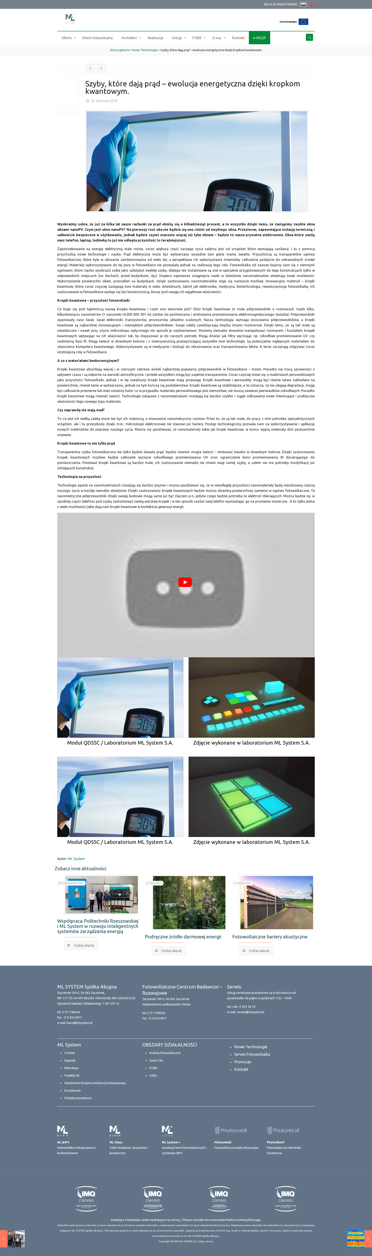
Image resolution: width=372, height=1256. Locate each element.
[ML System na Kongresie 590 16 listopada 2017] (12, 1238)
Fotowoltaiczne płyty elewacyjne (236, 1145)
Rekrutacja (71, 1068)
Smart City (156, 1060)
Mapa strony (206, 1241)
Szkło (153, 1075)
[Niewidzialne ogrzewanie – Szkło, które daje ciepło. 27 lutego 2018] (359, 1238)
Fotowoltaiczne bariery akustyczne (269, 936)
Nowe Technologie (250, 1047)
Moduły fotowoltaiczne (165, 1053)
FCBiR (153, 1068)
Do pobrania (72, 1090)
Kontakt (241, 1069)
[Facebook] (183, 1249)
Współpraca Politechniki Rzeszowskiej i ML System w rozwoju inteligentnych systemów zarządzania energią (97, 926)
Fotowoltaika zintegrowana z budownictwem (76, 1148)
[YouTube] (189, 1249)
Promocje (242, 1062)
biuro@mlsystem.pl (80, 1023)
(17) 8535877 (73, 1017)
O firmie (69, 1053)
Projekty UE (72, 1075)
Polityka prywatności (78, 1098)
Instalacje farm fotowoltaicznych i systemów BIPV (184, 1148)
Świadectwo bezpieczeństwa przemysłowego (95, 1083)
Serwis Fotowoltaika (252, 1054)
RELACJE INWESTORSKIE (281, 4)
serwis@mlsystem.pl (250, 1012)
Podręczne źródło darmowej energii (183, 936)
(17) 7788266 (71, 1012)
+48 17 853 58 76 (243, 1006)
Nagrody (70, 1060)
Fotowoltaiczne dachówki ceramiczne (284, 1148)
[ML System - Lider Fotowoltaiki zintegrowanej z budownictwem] (70, 18)
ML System (76, 859)
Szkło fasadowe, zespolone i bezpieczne (129, 1148)
